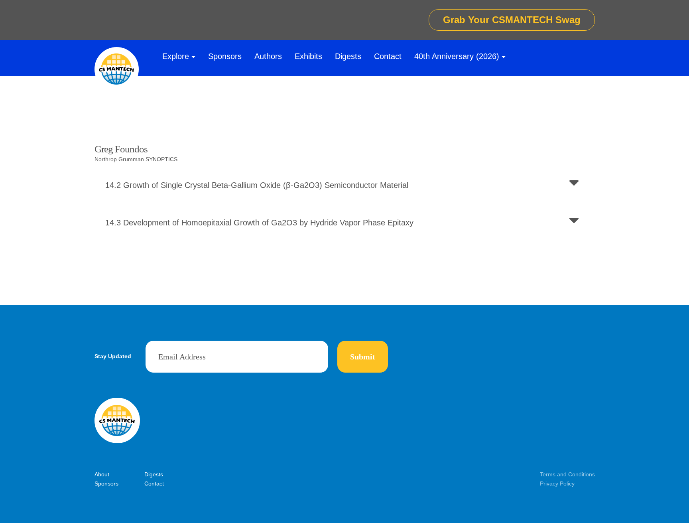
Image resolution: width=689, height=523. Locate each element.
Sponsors (225, 56)
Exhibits (308, 56)
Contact (388, 56)
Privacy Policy (557, 483)
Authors (268, 56)
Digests (348, 56)
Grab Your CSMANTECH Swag (512, 19)
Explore (175, 56)
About (101, 474)
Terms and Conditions (567, 474)
